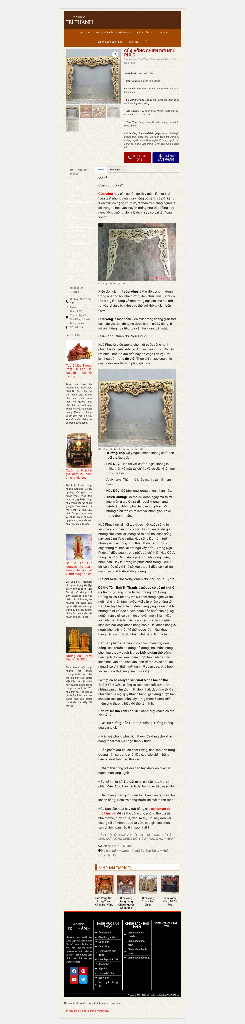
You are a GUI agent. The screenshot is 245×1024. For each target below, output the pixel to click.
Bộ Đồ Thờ (72, 200)
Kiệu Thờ (71, 216)
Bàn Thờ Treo (78, 236)
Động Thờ (72, 211)
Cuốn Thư (72, 264)
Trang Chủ (83, 32)
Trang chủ (130, 59)
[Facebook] (74, 971)
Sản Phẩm (143, 32)
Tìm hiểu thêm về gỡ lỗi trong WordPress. (86, 1010)
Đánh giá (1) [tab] (117, 169)
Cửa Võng (143, 59)
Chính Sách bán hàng (110, 41)
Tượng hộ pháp (76, 270)
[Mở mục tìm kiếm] (146, 41)
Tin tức (164, 32)
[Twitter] (83, 979)
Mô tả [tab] (101, 169)
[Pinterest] (83, 971)
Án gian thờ (77, 231)
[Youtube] (74, 979)
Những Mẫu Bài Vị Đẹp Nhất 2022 (79, 657)
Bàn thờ (71, 222)
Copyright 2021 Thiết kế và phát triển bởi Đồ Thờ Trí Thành (154, 995)
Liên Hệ (133, 41)
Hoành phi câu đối (77, 259)
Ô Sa (72, 241)
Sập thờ (74, 225)
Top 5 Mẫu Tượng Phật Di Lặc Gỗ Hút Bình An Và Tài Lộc (79, 371)
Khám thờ (72, 254)
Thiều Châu (73, 195)
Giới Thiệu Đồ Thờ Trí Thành (113, 32)
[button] (115, 54)
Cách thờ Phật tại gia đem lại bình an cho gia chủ (79, 474)
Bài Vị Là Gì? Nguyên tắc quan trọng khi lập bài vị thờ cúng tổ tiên (79, 568)
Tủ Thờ (73, 247)
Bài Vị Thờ (72, 181)
